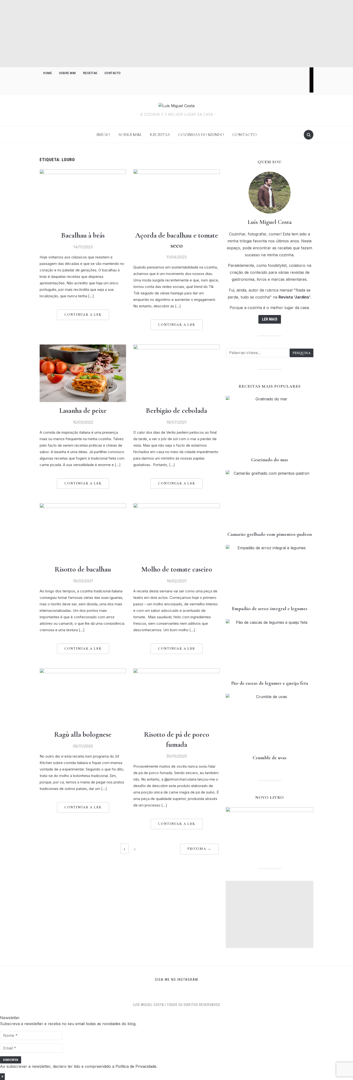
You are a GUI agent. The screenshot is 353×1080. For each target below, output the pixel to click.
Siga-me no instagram (176, 979)
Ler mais (269, 319)
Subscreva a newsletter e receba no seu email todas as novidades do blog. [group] (68, 1023)
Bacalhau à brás (83, 235)
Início (103, 134)
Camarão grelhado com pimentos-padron (269, 534)
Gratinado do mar (269, 460)
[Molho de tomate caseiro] (176, 506)
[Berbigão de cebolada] (176, 347)
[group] (176, 1035)
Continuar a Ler (83, 315)
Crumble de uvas (269, 758)
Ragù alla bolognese (82, 734)
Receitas (90, 73)
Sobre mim (67, 73)
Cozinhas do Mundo (201, 134)
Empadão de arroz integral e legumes (269, 609)
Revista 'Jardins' (294, 297)
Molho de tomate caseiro (176, 569)
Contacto (112, 73)
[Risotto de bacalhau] (83, 506)
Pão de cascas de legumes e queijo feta (269, 683)
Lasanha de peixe (83, 410)
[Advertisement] (176, 33)
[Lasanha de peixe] (83, 347)
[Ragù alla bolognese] (83, 671)
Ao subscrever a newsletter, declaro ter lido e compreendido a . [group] (78, 1066)
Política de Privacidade (136, 1066)
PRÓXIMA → (199, 849)
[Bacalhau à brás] (83, 172)
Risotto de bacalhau (83, 569)
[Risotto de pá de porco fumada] (176, 671)
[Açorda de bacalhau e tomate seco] (176, 172)
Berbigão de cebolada (176, 410)
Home (47, 73)
